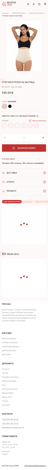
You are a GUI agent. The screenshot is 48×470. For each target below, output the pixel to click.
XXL (30, 125)
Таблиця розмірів (39, 120)
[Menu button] (45, 4)
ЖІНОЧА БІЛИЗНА (18, 13)
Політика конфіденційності (35, 465)
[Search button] (28, 4)
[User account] (33, 4)
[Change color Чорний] (9, 106)
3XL (36, 125)
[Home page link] (9, 4)
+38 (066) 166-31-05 (10, 423)
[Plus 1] (5, 137)
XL (24, 125)
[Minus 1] (43, 137)
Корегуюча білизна (36, 13)
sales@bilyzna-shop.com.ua (13, 427)
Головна (5, 13)
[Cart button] (39, 4)
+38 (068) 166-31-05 (10, 419)
